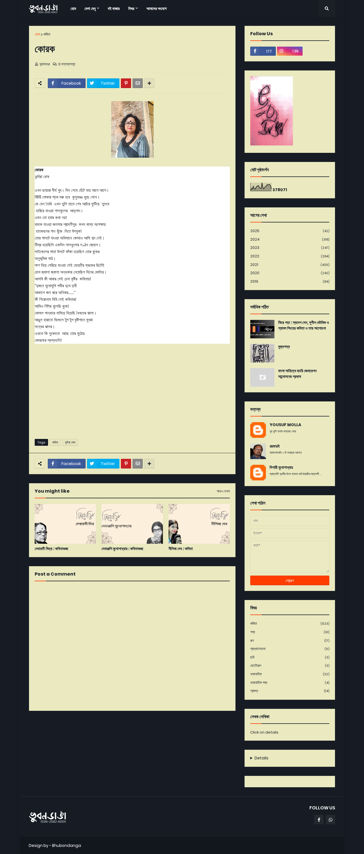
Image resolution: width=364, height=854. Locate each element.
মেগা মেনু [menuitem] (90, 8)
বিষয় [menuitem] (131, 8)
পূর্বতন (229, 722)
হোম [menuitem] (73, 8)
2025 (289, 231)
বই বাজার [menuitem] (114, 8)
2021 (289, 264)
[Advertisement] (132, 390)
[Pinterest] (126, 83)
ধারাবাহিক (289, 674)
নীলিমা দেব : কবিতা (181, 548)
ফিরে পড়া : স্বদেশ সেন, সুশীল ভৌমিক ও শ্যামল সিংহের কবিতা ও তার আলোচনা (303, 325)
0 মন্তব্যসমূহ (66, 64)
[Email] (138, 83)
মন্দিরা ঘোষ (70, 442)
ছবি (289, 657)
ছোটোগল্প (289, 665)
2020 (289, 273)
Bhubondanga (66, 845)
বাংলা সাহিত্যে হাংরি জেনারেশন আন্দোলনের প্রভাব (297, 373)
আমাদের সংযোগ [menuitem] (156, 8)
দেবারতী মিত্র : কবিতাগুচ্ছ (51, 548)
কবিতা (47, 34)
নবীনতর (36, 722)
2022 (289, 256)
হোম (37, 34)
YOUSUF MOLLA (285, 425)
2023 (289, 247)
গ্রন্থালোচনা (289, 648)
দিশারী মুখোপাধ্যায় (281, 467)
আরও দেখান (223, 491)
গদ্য (289, 632)
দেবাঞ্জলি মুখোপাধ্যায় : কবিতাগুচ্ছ (122, 548)
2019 (289, 281)
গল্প (289, 640)
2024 (289, 239)
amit (275, 446)
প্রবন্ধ (289, 690)
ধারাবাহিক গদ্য (289, 682)
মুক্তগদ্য (284, 346)
